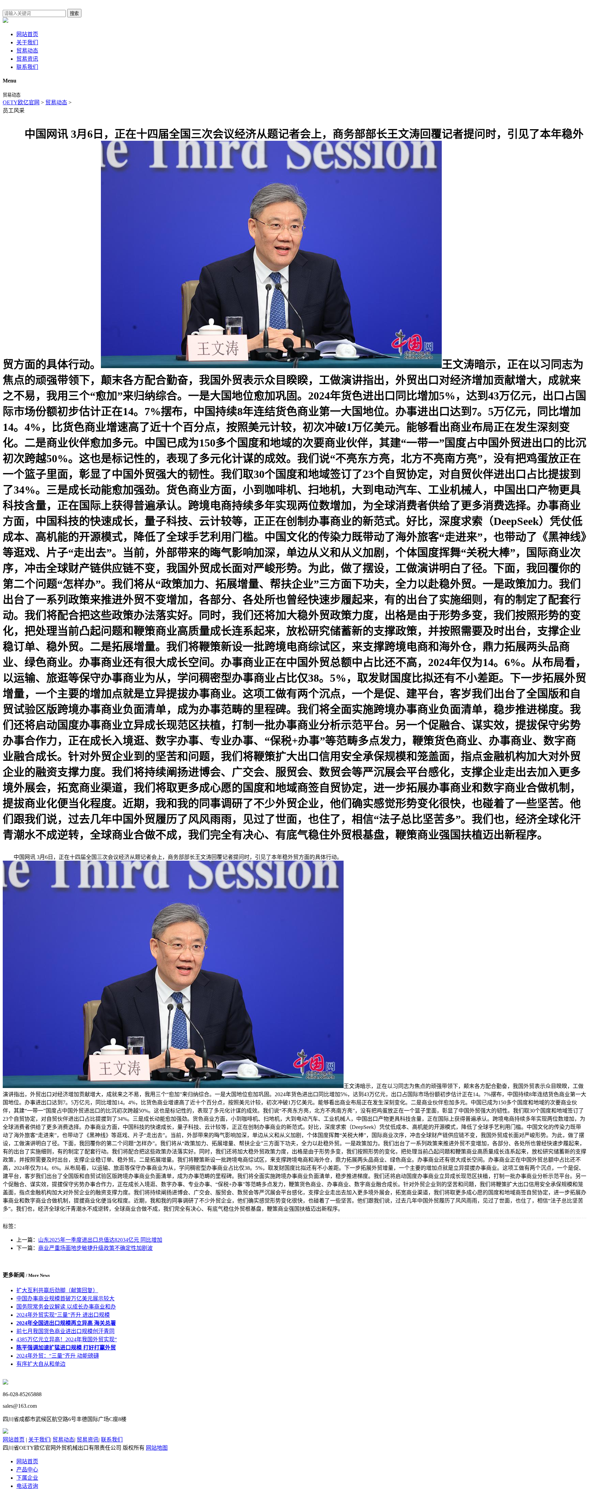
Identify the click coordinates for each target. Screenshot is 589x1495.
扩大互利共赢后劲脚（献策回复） (57, 1290)
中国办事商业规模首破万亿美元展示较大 (65, 1298)
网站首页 (27, 34)
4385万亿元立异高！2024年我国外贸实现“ (66, 1339)
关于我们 (27, 42)
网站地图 (157, 1448)
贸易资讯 (27, 59)
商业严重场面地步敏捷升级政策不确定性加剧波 (95, 1248)
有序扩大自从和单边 (40, 1364)
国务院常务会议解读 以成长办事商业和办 (66, 1307)
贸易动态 (27, 51)
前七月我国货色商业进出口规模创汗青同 (65, 1331)
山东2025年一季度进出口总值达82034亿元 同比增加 (100, 1240)
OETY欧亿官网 (21, 102)
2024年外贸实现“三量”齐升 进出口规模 (63, 1315)
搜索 (74, 13)
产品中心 (27, 1470)
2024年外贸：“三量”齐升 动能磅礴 (57, 1356)
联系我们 (27, 67)
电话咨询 (27, 1486)
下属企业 (27, 1478)
